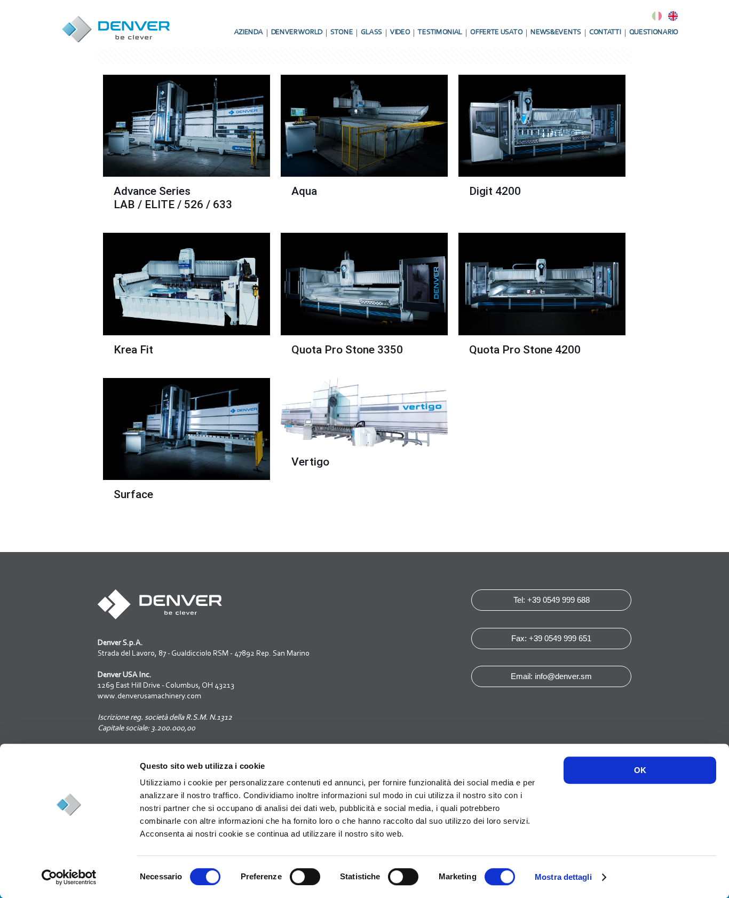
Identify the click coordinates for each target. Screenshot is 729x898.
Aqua (304, 191)
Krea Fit (133, 349)
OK (640, 770)
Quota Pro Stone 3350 (347, 349)
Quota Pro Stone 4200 (525, 349)
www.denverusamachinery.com (149, 696)
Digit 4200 (495, 191)
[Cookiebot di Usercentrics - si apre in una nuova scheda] (69, 877)
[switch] (305, 876)
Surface (133, 494)
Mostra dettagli (563, 876)
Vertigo (310, 461)
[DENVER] (116, 24)
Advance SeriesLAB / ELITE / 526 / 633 (173, 198)
